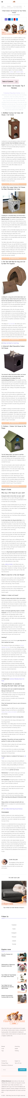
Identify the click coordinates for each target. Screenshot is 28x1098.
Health (16, 1048)
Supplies (9, 6)
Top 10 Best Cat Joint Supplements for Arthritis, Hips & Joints (7, 987)
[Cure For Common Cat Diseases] (22, 958)
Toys (2, 1050)
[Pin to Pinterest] (14, 19)
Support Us (17, 1060)
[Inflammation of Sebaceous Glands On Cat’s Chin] (22, 968)
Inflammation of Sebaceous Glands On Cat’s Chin (8, 965)
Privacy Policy (4, 1063)
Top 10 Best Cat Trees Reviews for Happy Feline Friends (8, 975)
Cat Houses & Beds (17, 6)
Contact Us (4, 1060)
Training (17, 1050)
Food (2, 1048)
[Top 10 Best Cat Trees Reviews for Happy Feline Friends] (22, 978)
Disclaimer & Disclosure (7, 1065)
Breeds (3, 1046)
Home (2, 6)
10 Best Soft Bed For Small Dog (11, 343)
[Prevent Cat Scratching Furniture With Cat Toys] (22, 999)
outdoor (11, 71)
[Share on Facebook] (9, 19)
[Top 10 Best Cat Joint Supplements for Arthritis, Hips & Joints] (22, 989)
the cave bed (11, 323)
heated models (19, 71)
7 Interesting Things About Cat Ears (11, 93)
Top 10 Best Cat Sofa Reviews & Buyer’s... (14, 907)
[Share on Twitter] (12, 19)
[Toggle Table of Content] (15, 81)
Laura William (16, 14)
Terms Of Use (18, 1063)
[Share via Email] (17, 19)
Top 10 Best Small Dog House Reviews (12, 808)
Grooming (17, 1046)
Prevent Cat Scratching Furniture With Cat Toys (7, 996)
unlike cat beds (8, 564)
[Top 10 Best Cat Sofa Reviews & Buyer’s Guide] (14, 893)
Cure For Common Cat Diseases (6, 955)
